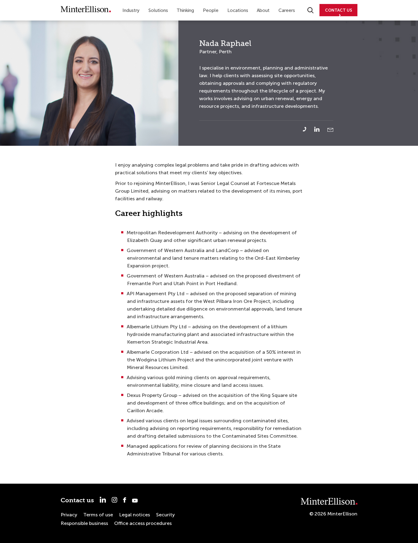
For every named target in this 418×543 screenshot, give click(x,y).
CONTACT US (338, 10)
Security (165, 515)
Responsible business (84, 523)
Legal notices (134, 515)
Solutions (158, 10)
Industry (131, 10)
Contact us (77, 500)
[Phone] (308, 129)
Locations (237, 10)
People (210, 10)
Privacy (69, 515)
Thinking (185, 10)
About (263, 10)
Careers (286, 10)
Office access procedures (143, 523)
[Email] (330, 130)
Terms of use (98, 515)
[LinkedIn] (320, 129)
